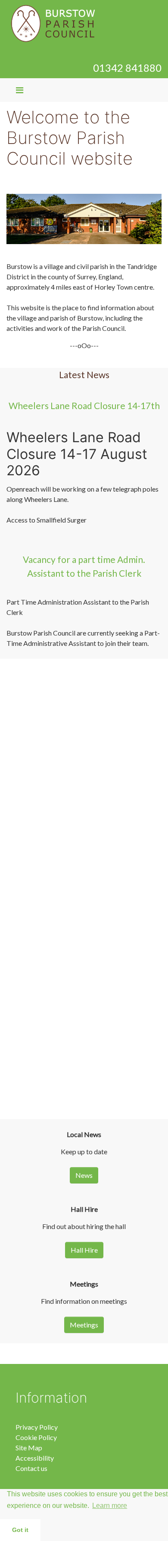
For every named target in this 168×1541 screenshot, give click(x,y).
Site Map (29, 1447)
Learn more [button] (109, 1505)
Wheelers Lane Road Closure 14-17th (84, 405)
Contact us (31, 1468)
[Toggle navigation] (19, 90)
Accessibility (35, 1458)
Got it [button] (20, 1529)
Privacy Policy (37, 1427)
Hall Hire (84, 1250)
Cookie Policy (36, 1437)
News (84, 1175)
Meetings (84, 1325)
